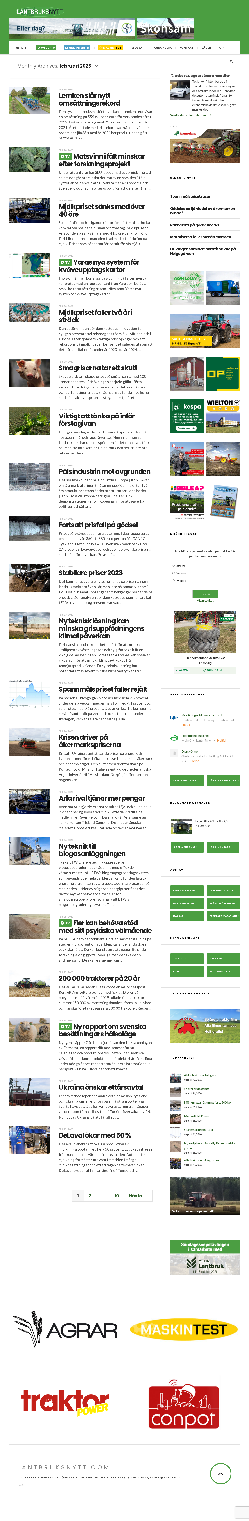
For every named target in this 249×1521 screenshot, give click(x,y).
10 (117, 1196)
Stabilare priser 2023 (91, 573)
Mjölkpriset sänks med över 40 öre (102, 210)
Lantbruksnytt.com (64, 1464)
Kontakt (186, 48)
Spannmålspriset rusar (190, 197)
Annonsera (163, 48)
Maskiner (216, 958)
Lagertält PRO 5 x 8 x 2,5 (211, 823)
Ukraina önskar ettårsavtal (101, 1087)
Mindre (181, 580)
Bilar (176, 971)
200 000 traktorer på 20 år (99, 978)
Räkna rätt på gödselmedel (194, 225)
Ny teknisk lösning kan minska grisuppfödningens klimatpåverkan (101, 628)
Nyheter (22, 48)
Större (180, 565)
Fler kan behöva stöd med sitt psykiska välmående (105, 926)
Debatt (140, 48)
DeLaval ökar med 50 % (95, 1135)
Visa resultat (205, 600)
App (221, 48)
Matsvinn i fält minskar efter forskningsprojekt (102, 160)
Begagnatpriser (184, 890)
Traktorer (180, 958)
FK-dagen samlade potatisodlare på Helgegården (203, 251)
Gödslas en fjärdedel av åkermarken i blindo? (203, 211)
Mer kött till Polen (196, 1116)
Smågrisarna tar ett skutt (98, 368)
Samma (181, 573)
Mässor (178, 916)
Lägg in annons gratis (225, 780)
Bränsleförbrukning (224, 903)
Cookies (22, 1482)
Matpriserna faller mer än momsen (200, 237)
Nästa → (138, 1196)
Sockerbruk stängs (196, 1088)
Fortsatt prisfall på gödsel (98, 525)
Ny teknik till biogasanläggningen (92, 850)
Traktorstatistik (221, 890)
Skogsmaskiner (220, 971)
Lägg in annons (220, 847)
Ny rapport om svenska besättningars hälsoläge (102, 1030)
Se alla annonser (184, 780)
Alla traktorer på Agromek (201, 1160)
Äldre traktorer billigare (200, 1075)
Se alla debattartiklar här (188, 115)
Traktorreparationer (224, 916)
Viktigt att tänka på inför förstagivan (96, 419)
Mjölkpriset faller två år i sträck (95, 316)
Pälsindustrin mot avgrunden (104, 471)
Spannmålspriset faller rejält (103, 689)
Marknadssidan (183, 903)
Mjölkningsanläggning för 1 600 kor (208, 1102)
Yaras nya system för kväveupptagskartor (99, 266)
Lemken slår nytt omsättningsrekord (89, 99)
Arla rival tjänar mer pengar (102, 798)
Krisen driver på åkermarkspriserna (90, 741)
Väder (206, 48)
